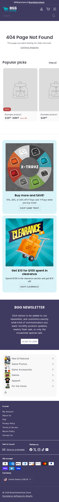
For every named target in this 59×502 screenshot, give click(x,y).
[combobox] (29, 15)
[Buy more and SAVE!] (29, 167)
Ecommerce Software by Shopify (17, 496)
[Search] (54, 15)
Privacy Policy (8, 423)
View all (53, 62)
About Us (6, 415)
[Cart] (48, 9)
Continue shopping (29, 47)
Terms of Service (10, 427)
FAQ (4, 419)
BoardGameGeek (36, 2)
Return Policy (8, 431)
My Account (7, 411)
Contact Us (7, 435)
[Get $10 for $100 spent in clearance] (29, 242)
